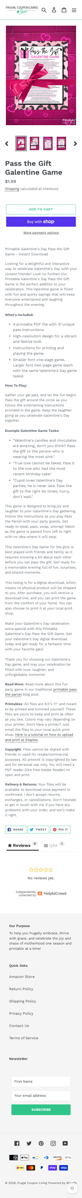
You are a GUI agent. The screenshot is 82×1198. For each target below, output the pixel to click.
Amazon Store (22, 976)
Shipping (12, 189)
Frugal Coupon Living (32, 1183)
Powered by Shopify (62, 1183)
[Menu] (74, 10)
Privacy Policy (21, 1013)
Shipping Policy (22, 1001)
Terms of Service (23, 1038)
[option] (21, 143)
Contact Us (19, 1026)
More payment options (41, 232)
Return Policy (21, 989)
